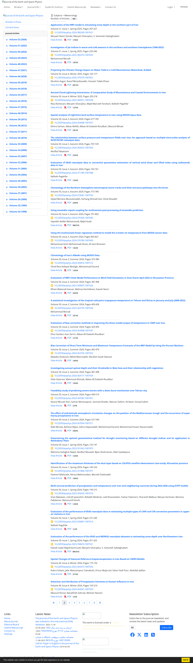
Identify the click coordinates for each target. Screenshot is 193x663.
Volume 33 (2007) (18, 156)
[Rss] (153, 635)
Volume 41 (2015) (18, 107)
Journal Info (33, 7)
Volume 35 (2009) (18, 144)
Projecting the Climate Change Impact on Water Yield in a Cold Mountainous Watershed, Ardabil (101, 70)
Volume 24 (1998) (18, 211)
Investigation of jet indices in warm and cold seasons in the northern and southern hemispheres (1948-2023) (107, 47)
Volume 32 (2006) (18, 162)
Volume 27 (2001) (18, 193)
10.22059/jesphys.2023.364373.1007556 (73, 566)
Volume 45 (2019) (18, 82)
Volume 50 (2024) (18, 51)
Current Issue (12, 27)
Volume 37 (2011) (18, 131)
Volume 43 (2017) (18, 95)
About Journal (11, 621)
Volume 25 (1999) (18, 205)
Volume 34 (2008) (18, 150)
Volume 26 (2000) (18, 199)
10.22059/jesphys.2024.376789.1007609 (73, 240)
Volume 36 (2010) (18, 138)
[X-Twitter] (139, 635)
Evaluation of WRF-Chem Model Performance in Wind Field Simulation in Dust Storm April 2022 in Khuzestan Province (112, 277)
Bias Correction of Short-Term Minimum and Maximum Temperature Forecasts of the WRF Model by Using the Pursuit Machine (117, 345)
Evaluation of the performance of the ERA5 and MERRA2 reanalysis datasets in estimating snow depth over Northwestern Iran (117, 536)
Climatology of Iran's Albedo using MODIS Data (75, 255)
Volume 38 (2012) (18, 125)
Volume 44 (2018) (18, 88)
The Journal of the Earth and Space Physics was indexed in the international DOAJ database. (56, 621)
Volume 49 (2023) (18, 58)
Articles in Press (13, 22)
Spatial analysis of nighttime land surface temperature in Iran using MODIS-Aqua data (96, 115)
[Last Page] (100, 602)
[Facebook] (132, 635)
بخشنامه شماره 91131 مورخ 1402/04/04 (59, 630)
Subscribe (166, 627)
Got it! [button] (185, 660)
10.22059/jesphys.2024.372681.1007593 (73, 195)
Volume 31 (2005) (18, 168)
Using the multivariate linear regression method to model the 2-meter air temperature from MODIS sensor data (109, 232)
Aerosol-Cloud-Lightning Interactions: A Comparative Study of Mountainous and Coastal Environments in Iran (108, 92)
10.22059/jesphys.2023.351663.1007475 (73, 448)
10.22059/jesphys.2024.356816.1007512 (73, 262)
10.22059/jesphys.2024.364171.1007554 (73, 375)
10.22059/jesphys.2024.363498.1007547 (73, 330)
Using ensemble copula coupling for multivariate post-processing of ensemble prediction (97, 210)
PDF (72, 39)
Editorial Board (11, 624)
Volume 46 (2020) (18, 76)
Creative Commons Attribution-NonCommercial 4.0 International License (103, 625)
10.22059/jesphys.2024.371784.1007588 (73, 172)
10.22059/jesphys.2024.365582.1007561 (73, 398)
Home (7, 7)
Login (170, 7)
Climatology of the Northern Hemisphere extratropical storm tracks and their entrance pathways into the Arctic (109, 187)
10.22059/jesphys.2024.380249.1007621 (73, 32)
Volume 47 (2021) (18, 70)
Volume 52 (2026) (18, 39)
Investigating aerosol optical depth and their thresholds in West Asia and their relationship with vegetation (107, 368)
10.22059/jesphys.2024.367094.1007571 (73, 423)
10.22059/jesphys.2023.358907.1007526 (73, 285)
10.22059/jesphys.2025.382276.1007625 (73, 54)
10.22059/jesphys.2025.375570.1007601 (73, 77)
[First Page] (54, 602)
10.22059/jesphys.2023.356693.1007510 (73, 493)
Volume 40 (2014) (18, 113)
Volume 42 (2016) (18, 101)
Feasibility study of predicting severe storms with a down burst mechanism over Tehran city (99, 390)
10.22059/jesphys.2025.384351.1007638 (73, 100)
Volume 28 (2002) (18, 187)
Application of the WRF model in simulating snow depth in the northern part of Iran (94, 24)
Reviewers (96, 7)
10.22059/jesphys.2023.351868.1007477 (73, 470)
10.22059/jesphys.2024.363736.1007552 (73, 353)
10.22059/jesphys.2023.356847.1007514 (73, 521)
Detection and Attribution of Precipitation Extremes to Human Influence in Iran (92, 581)
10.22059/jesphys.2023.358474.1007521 (73, 544)
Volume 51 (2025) (18, 45)
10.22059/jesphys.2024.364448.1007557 (73, 122)
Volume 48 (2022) (18, 64)
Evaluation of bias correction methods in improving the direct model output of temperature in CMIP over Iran (108, 322)
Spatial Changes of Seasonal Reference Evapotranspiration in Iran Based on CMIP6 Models (98, 559)
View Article (56, 39)
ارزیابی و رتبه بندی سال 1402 (58, 627)
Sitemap (8, 634)
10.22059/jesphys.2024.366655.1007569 (73, 147)
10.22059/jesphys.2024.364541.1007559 (73, 589)
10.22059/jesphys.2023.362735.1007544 (73, 308)
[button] (71, 660)
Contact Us (110, 7)
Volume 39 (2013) (18, 119)
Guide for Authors (54, 7)
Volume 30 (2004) (18, 174)
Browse (18, 7)
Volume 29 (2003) (18, 181)
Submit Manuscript (76, 7)
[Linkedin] (146, 635)
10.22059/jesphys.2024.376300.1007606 (73, 217)
